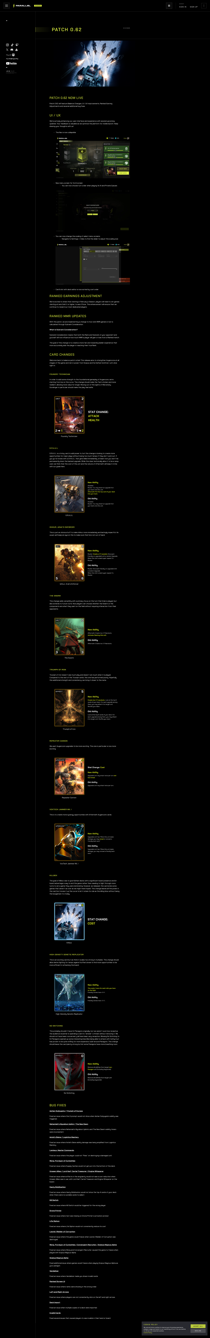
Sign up (194, 7)
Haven (38, 6)
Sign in (182, 7)
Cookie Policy (148, 1333)
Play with (9, 55)
